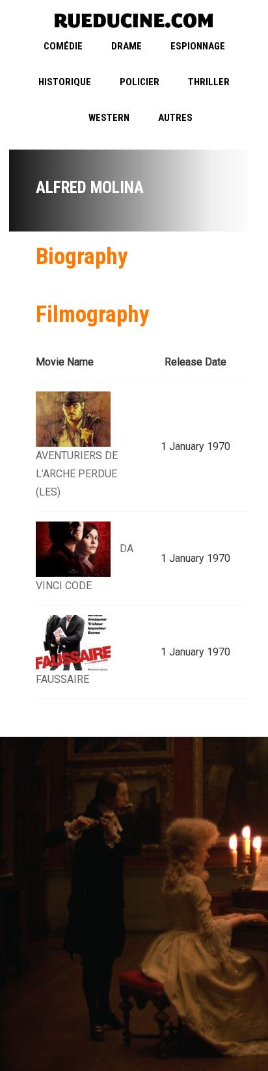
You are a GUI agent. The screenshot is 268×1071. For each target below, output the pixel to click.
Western (108, 118)
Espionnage (197, 46)
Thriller (209, 82)
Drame (126, 46)
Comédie (63, 46)
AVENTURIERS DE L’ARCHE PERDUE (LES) (77, 473)
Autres (175, 118)
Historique (64, 82)
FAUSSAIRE (62, 679)
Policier (139, 82)
